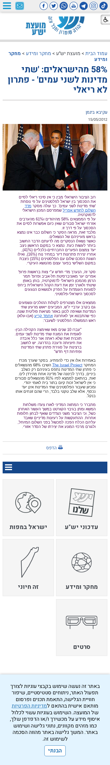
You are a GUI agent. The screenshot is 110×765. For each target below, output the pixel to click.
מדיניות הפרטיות (29, 706)
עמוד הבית (96, 53)
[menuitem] (81, 507)
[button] (6, 5)
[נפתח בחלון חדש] (103, 6)
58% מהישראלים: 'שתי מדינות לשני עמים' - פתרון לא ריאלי (57, 79)
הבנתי (55, 751)
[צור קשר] (19, 6)
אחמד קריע (43, 316)
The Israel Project (67, 365)
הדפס (51, 448)
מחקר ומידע (38, 53)
